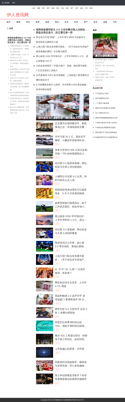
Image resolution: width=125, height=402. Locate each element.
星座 (91, 8)
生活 (62, 8)
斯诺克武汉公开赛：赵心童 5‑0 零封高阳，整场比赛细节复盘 (19, 63)
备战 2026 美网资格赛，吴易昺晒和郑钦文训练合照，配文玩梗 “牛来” (19, 110)
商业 (57, 8)
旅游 (53, 8)
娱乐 (33, 8)
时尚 (43, 8)
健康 (38, 8)
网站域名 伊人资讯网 (62, 400)
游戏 (81, 8)
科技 (67, 8)
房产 (72, 8)
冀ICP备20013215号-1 (76, 400)
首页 (13, 3)
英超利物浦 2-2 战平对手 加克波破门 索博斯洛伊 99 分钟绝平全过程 (19, 72)
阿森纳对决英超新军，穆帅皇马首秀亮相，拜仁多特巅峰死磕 (19, 87)
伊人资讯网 (5, 3)
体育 (48, 8)
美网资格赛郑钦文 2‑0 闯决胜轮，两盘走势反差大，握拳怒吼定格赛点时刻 (19, 49)
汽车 (86, 8)
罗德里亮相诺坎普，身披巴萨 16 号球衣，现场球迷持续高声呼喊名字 (20, 101)
